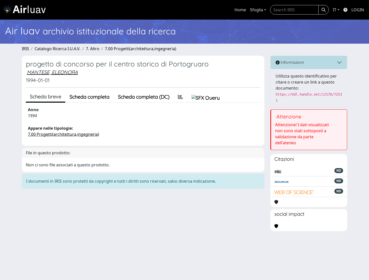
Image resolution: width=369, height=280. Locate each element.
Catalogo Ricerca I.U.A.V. (57, 48)
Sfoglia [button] (256, 10)
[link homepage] (26, 10)
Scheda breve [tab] (45, 96)
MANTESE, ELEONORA (52, 72)
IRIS (25, 48)
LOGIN (357, 10)
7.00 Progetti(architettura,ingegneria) (140, 48)
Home (240, 10)
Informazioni (292, 62)
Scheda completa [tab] (89, 97)
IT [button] (334, 10)
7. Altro (92, 48)
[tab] (180, 97)
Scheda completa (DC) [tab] (143, 97)
